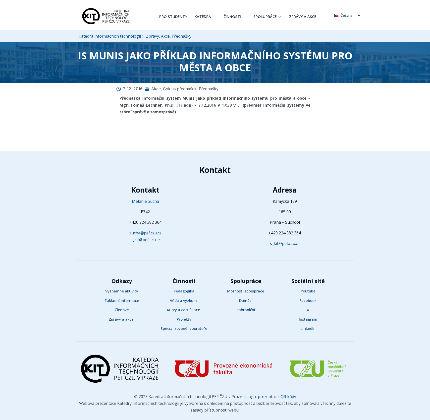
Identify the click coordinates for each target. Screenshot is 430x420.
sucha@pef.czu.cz (145, 233)
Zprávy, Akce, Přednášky (168, 36)
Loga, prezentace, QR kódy (270, 396)
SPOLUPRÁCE (265, 16)
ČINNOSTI (232, 16)
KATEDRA (203, 16)
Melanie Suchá (145, 201)
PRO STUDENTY (173, 16)
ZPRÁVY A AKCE (302, 16)
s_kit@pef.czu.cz (145, 239)
